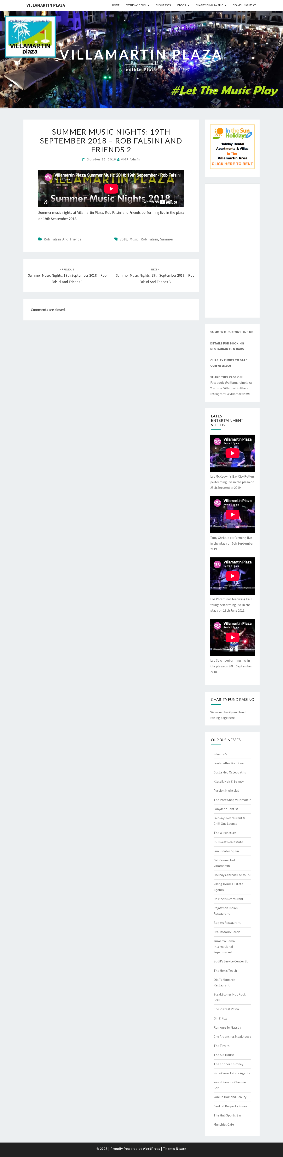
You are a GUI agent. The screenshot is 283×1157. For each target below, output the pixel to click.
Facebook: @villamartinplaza (231, 382)
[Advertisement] (232, 251)
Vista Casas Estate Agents (232, 1073)
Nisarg (181, 1148)
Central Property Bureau (231, 1106)
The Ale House (224, 1055)
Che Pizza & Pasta (226, 1009)
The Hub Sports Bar (227, 1115)
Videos (181, 5)
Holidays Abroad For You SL (232, 875)
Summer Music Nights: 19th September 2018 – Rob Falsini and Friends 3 (155, 276)
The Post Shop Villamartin (232, 800)
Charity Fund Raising (209, 5)
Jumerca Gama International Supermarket (224, 946)
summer (166, 239)
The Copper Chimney (228, 1064)
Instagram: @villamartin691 (230, 394)
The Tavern (222, 1045)
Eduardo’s (220, 754)
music (133, 239)
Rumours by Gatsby (227, 1027)
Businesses (163, 5)
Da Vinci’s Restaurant (228, 899)
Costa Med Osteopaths (230, 772)
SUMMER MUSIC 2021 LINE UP (231, 332)
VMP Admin (130, 159)
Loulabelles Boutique (229, 763)
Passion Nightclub (226, 790)
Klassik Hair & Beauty (229, 781)
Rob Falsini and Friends (62, 239)
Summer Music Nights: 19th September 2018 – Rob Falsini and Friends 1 (67, 276)
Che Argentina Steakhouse (232, 1036)
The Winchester (225, 833)
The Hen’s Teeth (225, 970)
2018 (123, 239)
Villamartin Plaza (46, 5)
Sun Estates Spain (226, 851)
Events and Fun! (136, 5)
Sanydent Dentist (226, 809)
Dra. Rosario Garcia (227, 932)
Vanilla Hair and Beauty (230, 1097)
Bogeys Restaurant (227, 922)
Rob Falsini (149, 239)
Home (116, 5)
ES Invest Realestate (228, 842)
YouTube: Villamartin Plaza (229, 388)
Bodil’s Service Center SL (231, 961)
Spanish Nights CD (244, 5)
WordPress (151, 1148)
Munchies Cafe (224, 1124)
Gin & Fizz (220, 1018)
